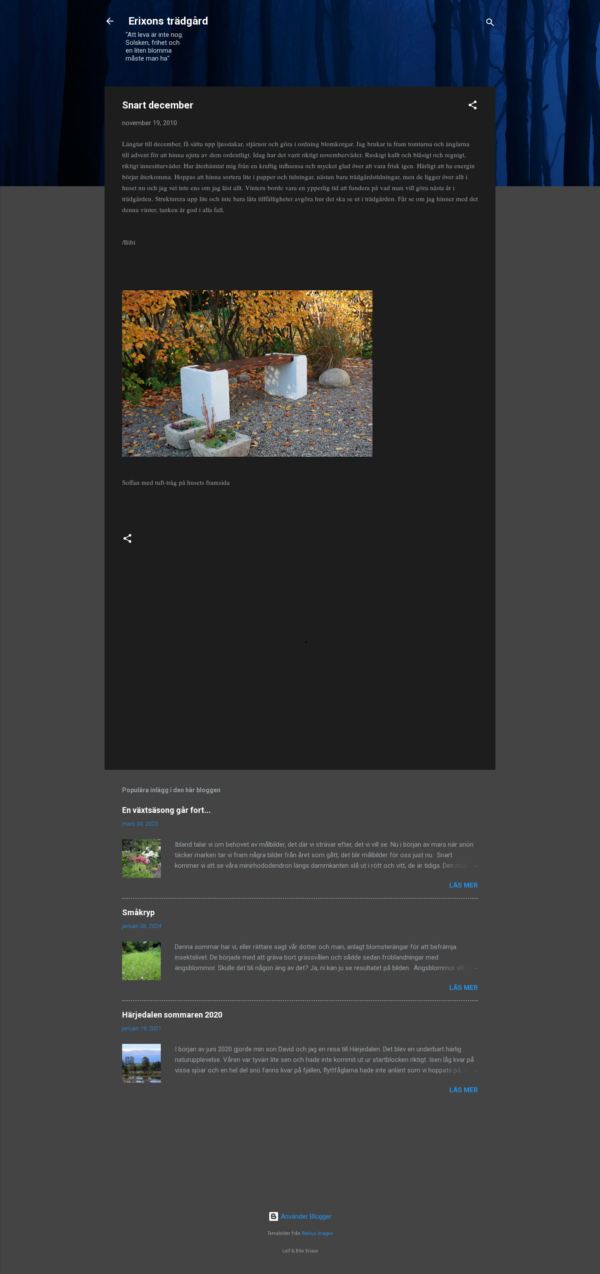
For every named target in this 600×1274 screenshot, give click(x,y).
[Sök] (490, 24)
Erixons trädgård (167, 21)
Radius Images (317, 1233)
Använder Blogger (305, 1216)
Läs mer (463, 885)
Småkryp (138, 912)
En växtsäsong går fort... (166, 810)
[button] (472, 106)
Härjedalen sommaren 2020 (172, 1014)
